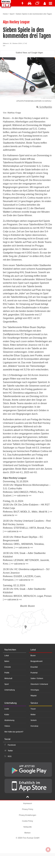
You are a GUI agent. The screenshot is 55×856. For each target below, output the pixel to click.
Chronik (7, 667)
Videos (7, 726)
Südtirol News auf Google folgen (29, 53)
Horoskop (34, 726)
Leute (6, 709)
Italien (6, 661)
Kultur (6, 715)
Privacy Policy (27, 809)
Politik (6, 673)
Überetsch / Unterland (39, 684)
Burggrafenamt (36, 661)
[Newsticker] (22, 3)
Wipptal (34, 696)
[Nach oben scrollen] (27, 797)
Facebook (12, 745)
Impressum (27, 803)
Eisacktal (34, 667)
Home (5, 14)
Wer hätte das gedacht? (13, 732)
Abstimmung (9, 720)
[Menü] (52, 3)
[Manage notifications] (48, 849)
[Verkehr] (29, 3)
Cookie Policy (27, 821)
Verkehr (34, 720)
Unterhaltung (9, 690)
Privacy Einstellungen (27, 815)
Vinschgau (35, 690)
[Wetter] (37, 3)
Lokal (6, 656)
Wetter (33, 715)
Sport (12, 14)
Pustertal (34, 673)
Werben (27, 832)
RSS (9, 756)
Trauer (33, 709)
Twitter (10, 751)
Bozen (33, 656)
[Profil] (45, 3)
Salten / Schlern (37, 678)
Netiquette (27, 826)
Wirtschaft (8, 678)
